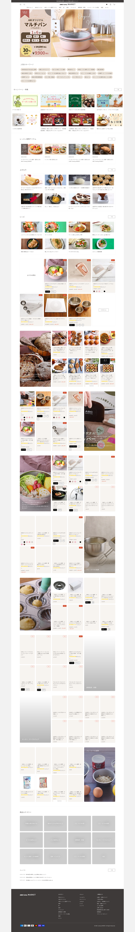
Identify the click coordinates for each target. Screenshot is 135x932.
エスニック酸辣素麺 (97, 251)
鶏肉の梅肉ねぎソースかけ (27, 251)
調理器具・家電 (81, 7)
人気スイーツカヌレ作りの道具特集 (77, 109)
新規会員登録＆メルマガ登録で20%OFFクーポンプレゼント (39, 877)
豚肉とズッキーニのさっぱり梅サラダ (101, 234)
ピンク (22, 420)
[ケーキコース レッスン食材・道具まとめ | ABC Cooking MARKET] (31, 149)
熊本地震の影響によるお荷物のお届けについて (36, 874)
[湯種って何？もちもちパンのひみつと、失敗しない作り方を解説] (55, 180)
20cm (55, 509)
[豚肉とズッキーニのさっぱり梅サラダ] (103, 227)
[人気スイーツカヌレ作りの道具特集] (81, 100)
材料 (60, 7)
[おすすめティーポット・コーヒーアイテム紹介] (110, 100)
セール (106, 7)
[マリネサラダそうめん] (79, 244)
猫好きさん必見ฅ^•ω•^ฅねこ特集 (105, 128)
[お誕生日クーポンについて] (53, 100)
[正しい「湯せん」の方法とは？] (55, 198)
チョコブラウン (94, 291)
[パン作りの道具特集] (25, 119)
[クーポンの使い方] (25, 100)
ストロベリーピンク (99, 291)
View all (104, 310)
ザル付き (47, 291)
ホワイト (102, 291)
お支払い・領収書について (103, 901)
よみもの (82, 901)
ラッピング (73, 7)
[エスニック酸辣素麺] (103, 244)
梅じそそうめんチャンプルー (51, 251)
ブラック (104, 291)
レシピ (81, 903)
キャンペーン (83, 899)
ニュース (82, 905)
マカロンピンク (29, 417)
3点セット (72, 325)
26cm (60, 509)
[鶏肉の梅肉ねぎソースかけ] (31, 244)
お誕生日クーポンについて (47, 109)
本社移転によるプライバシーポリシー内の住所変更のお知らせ (39, 880)
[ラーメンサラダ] (55, 227)
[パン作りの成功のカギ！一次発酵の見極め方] (79, 180)
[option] (67, 1)
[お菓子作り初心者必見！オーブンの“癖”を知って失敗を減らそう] (31, 198)
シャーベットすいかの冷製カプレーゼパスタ (31, 234)
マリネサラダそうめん (74, 251)
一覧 (118, 89)
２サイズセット (73, 446)
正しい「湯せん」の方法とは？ (52, 206)
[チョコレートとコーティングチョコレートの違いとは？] (79, 198)
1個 (93, 602)
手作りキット (30, 7)
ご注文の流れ (100, 899)
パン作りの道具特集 (17, 128)
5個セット (104, 629)
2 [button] (66, 59)
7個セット (88, 602)
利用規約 (99, 911)
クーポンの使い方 (16, 109)
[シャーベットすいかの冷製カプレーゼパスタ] (31, 227)
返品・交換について (101, 903)
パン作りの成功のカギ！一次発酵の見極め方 (79, 187)
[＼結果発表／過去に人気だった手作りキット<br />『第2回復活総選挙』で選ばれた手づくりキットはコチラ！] (53, 119)
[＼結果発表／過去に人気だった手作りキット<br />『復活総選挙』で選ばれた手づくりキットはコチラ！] (81, 119)
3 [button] (67, 59)
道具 (67, 7)
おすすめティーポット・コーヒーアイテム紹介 (108, 109)
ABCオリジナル (38, 7)
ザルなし (53, 291)
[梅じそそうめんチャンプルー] (55, 244)
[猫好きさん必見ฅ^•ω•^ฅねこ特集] (110, 119)
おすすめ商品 (31, 275)
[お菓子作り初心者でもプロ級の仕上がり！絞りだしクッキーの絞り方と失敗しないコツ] (103, 180)
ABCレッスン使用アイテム (50, 7)
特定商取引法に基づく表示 (103, 909)
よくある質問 (100, 905)
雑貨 (102, 7)
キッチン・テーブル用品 (93, 7)
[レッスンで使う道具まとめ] (55, 149)
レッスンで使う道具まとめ (51, 159)
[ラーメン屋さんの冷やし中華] (79, 227)
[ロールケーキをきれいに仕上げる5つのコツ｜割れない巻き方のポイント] (31, 180)
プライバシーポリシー (102, 914)
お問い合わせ (100, 907)
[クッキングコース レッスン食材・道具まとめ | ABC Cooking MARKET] (79, 149)
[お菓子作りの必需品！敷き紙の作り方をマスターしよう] (103, 198)
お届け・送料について (102, 897)
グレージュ (97, 291)
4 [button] (68, 59)
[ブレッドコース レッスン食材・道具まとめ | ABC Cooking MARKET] (103, 149)
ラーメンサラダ (48, 234)
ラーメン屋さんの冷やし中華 (75, 234)
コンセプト (82, 897)
